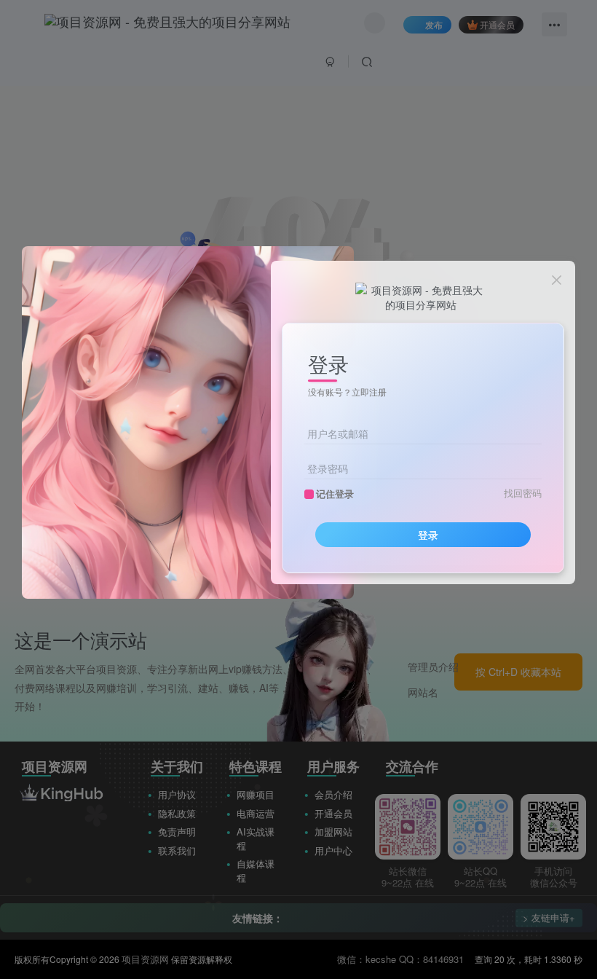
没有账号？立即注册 (347, 391)
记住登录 (335, 493)
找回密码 (523, 493)
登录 (428, 534)
